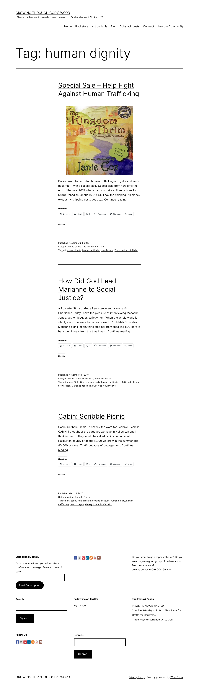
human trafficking (91, 250)
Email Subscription (29, 585)
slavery (88, 504)
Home (68, 26)
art (68, 500)
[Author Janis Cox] (75, 558)
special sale (107, 250)
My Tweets (80, 605)
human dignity (74, 250)
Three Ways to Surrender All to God (152, 619)
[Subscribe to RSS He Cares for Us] (91, 558)
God (82, 382)
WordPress (176, 677)
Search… (21, 599)
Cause (78, 246)
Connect (148, 26)
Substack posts (129, 26)
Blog (113, 26)
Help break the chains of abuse (94, 500)
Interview (99, 378)
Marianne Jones (80, 385)
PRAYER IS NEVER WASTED (148, 605)
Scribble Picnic (82, 497)
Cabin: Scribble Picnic (91, 416)
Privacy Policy (137, 677)
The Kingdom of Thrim (93, 246)
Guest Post (87, 378)
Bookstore (81, 26)
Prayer (108, 378)
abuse (70, 382)
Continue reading (115, 199)
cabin (73, 500)
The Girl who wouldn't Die (102, 385)
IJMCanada (126, 382)
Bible (76, 382)
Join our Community (170, 26)
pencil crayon (77, 504)
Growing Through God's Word (43, 13)
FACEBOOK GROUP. (160, 569)
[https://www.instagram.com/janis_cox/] (99, 558)
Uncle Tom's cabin (102, 504)
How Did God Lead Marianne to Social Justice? (87, 289)
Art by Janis (99, 26)
